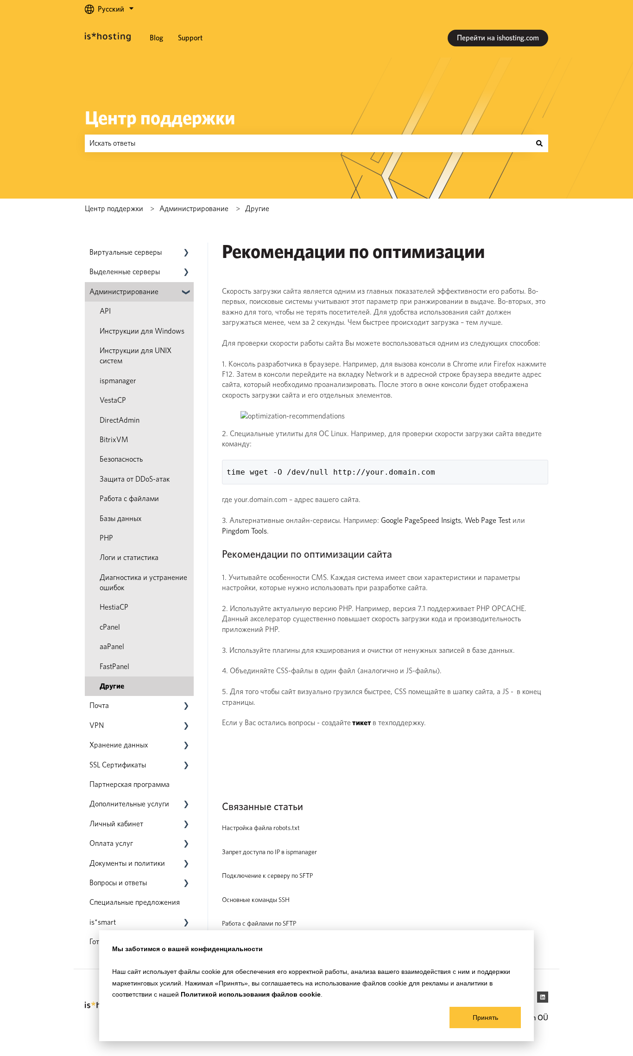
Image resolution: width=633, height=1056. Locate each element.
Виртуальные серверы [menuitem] (125, 252)
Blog (156, 37)
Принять (485, 1017)
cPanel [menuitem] (110, 627)
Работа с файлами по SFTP (259, 923)
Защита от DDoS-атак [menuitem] (135, 479)
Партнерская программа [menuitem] (129, 784)
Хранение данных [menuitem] (118, 744)
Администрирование (193, 208)
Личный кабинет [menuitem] (116, 823)
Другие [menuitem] (112, 686)
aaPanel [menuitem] (112, 646)
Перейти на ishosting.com (498, 37)
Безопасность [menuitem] (121, 459)
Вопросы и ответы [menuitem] (118, 882)
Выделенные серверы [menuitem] (124, 271)
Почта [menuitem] (99, 705)
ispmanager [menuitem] (118, 380)
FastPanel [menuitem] (114, 666)
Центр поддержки (160, 118)
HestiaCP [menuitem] (114, 607)
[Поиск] (539, 143)
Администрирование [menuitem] (123, 291)
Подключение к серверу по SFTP (267, 875)
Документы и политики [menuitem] (127, 863)
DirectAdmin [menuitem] (119, 420)
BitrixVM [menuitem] (114, 439)
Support (190, 37)
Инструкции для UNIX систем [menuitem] (135, 355)
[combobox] (308, 143)
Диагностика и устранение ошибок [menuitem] (143, 582)
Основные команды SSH (256, 899)
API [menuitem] (105, 311)
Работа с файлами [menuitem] (129, 498)
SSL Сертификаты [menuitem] (117, 764)
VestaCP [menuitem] (113, 400)
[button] (186, 253)
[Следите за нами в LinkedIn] (542, 997)
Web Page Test (488, 520)
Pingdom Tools (244, 531)
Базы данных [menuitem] (121, 518)
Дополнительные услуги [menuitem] (129, 803)
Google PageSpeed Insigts (421, 520)
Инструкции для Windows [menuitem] (142, 331)
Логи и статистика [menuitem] (129, 557)
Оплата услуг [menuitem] (111, 843)
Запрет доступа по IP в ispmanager (269, 852)
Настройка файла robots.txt (261, 827)
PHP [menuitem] (106, 538)
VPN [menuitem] (96, 725)
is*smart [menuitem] (102, 922)
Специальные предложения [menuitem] (134, 902)
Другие (257, 208)
